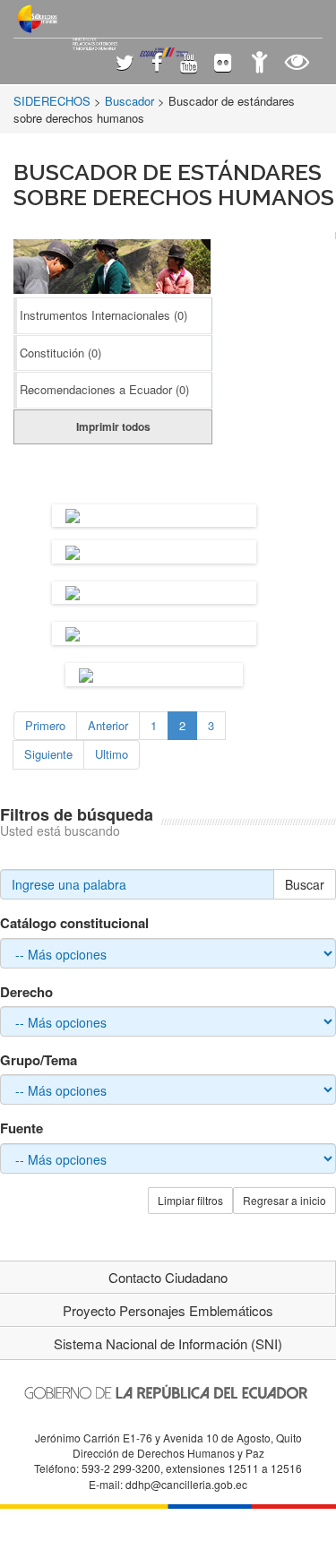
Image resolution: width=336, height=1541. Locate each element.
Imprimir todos (113, 426)
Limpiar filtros (190, 1200)
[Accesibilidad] (259, 64)
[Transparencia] (297, 64)
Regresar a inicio (284, 1200)
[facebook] (157, 64)
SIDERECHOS (51, 100)
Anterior (108, 725)
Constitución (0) (60, 352)
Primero (45, 725)
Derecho (26, 992)
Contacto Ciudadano (168, 1277)
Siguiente (48, 753)
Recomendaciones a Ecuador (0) (104, 389)
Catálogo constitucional (74, 923)
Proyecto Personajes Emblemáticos (168, 1310)
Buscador (129, 100)
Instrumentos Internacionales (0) (103, 314)
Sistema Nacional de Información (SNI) (168, 1343)
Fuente (21, 1128)
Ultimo (111, 753)
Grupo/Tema (38, 1060)
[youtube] (188, 64)
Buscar (304, 884)
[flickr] (222, 64)
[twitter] (125, 64)
